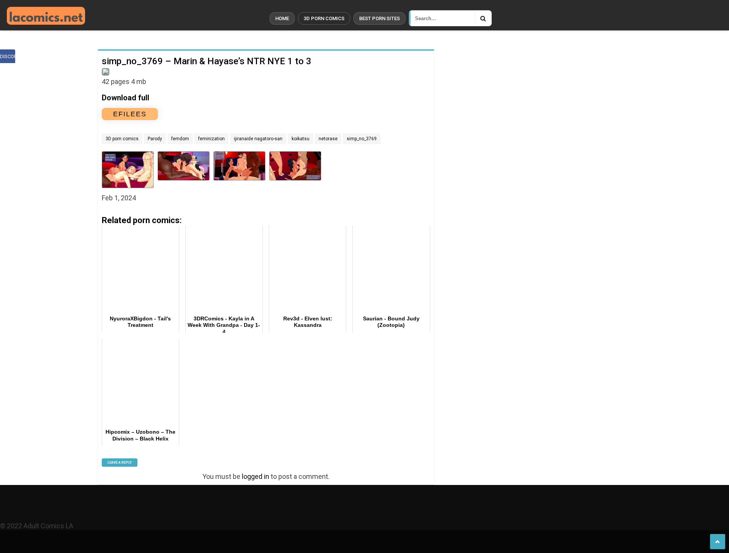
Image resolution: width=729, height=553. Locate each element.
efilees (130, 114)
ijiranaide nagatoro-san (258, 138)
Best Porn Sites (379, 18)
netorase (328, 138)
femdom (180, 138)
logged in (255, 476)
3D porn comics (324, 18)
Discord (7, 56)
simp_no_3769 (362, 138)
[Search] (483, 18)
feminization (211, 138)
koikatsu (300, 138)
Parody (155, 138)
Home (282, 18)
